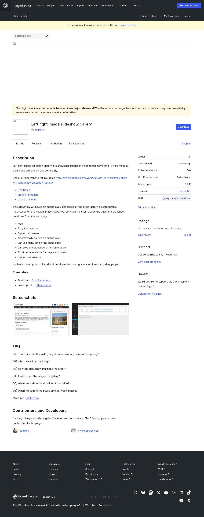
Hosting (17, 474)
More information (28, 194)
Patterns (53, 479)
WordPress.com (167, 464)
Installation (55, 143)
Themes (53, 469)
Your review (144, 234)
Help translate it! (128, 25)
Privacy (17, 479)
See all (187, 234)
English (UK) (49, 497)
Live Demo (24, 190)
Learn (88, 464)
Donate (127, 474)
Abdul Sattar (43, 285)
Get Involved (128, 464)
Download (183, 127)
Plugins (53, 474)
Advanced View (147, 207)
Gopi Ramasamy (41, 280)
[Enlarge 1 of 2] (65, 307)
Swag (126, 479)
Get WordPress (189, 5)
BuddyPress (166, 479)
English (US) (184, 191)
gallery (166, 198)
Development (77, 143)
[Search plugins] (46, 36)
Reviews (36, 143)
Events (125, 469)
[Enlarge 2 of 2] (124, 307)
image (175, 198)
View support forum (149, 261)
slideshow (185, 198)
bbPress (164, 474)
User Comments (27, 199)
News (16, 469)
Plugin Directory (21, 16)
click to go (32, 398)
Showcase (54, 464)
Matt (162, 469)
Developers (91, 474)
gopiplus (40, 129)
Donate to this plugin (150, 293)
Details (20, 143)
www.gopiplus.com (88, 430)
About (16, 464)
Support (186, 143)
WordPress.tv (93, 479)
